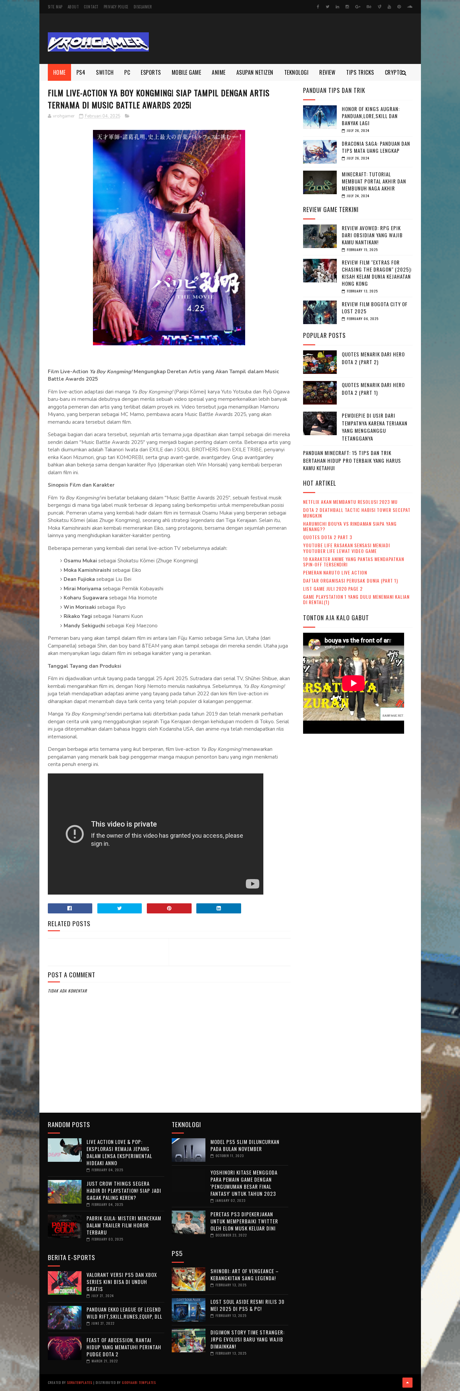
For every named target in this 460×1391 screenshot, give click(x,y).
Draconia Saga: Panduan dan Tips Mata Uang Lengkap (376, 147)
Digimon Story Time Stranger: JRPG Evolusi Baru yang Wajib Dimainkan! (247, 1339)
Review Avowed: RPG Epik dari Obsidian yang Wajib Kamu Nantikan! (372, 235)
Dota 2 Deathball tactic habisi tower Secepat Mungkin (356, 512)
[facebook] (318, 6)
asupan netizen (254, 72)
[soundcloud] (410, 6)
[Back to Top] (407, 1383)
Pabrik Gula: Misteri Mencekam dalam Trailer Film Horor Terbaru (124, 1225)
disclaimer (143, 6)
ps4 (81, 72)
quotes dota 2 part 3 (327, 537)
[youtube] (389, 6)
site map (55, 6)
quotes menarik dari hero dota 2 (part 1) (373, 388)
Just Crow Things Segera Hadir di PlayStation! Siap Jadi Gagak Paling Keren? (124, 1190)
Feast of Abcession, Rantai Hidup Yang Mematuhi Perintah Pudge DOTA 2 (124, 1347)
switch (104, 72)
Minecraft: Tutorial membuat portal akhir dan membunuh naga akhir (374, 181)
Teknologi (296, 72)
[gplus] (358, 6)
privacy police (116, 6)
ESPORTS (151, 72)
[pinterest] (399, 6)
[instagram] (347, 6)
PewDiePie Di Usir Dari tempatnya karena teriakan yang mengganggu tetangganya (374, 427)
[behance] (369, 6)
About (73, 6)
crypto (394, 72)
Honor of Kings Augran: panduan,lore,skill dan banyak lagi (371, 116)
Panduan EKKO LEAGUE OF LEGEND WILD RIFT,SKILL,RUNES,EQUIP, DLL (124, 1313)
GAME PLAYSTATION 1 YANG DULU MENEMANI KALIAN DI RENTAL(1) (356, 599)
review (327, 72)
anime (219, 72)
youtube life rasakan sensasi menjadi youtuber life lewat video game (346, 548)
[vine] (379, 6)
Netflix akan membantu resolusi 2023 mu (350, 501)
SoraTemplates (79, 1382)
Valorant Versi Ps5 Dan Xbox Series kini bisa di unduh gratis (122, 1281)
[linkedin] (337, 6)
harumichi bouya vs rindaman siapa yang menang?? (350, 526)
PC (127, 72)
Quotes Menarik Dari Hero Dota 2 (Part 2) (373, 358)
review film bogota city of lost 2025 (374, 307)
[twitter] (327, 6)
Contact (91, 6)
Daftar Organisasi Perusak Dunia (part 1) (350, 580)
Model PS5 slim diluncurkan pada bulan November (245, 1145)
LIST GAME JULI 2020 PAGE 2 (333, 588)
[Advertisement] (290, 39)
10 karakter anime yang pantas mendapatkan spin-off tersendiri (353, 561)
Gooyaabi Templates (139, 1382)
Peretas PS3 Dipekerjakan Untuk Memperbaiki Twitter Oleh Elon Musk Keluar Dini (244, 1221)
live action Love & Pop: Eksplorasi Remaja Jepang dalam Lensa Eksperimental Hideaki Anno (119, 1152)
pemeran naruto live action (335, 572)
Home (59, 72)
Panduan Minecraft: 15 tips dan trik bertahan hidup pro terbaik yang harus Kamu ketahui (352, 460)
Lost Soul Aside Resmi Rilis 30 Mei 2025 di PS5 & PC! (247, 1305)
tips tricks (360, 72)
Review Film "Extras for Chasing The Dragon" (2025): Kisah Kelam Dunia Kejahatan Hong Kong (377, 272)
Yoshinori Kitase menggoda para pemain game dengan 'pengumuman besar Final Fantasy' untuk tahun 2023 (243, 1183)
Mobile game (186, 72)
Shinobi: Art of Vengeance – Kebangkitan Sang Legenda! (244, 1274)
